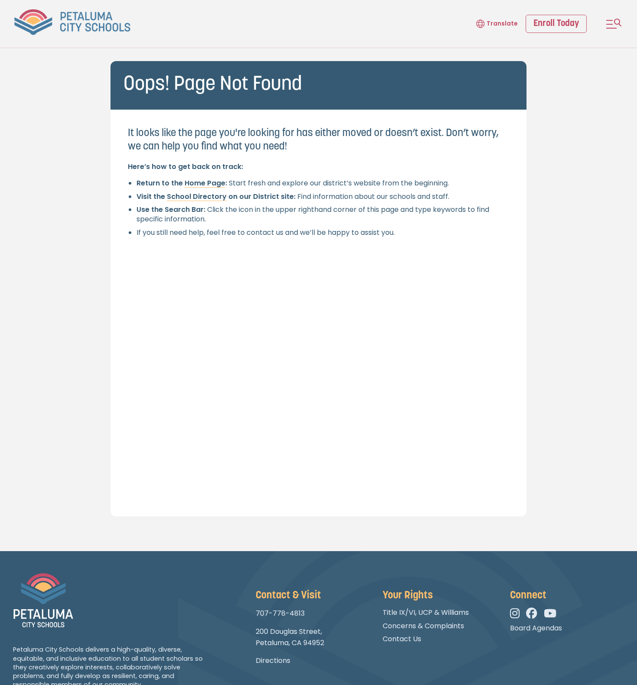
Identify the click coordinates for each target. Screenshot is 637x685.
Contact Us (402, 639)
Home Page (205, 183)
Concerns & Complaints (423, 626)
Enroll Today (556, 23)
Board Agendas (536, 628)
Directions (273, 661)
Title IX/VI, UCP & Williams (426, 612)
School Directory (197, 196)
